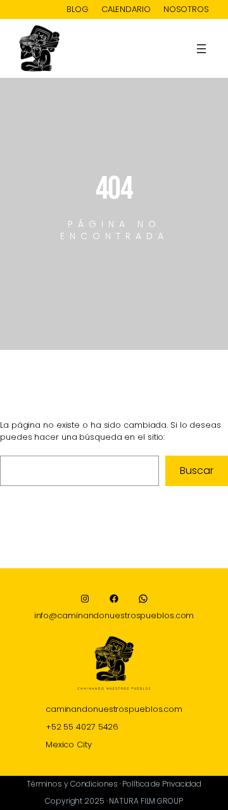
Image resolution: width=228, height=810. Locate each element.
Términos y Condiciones (72, 783)
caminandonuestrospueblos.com (114, 709)
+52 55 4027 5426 (82, 727)
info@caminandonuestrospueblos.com (114, 615)
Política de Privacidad (161, 783)
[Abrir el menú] (201, 48)
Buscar (196, 470)
